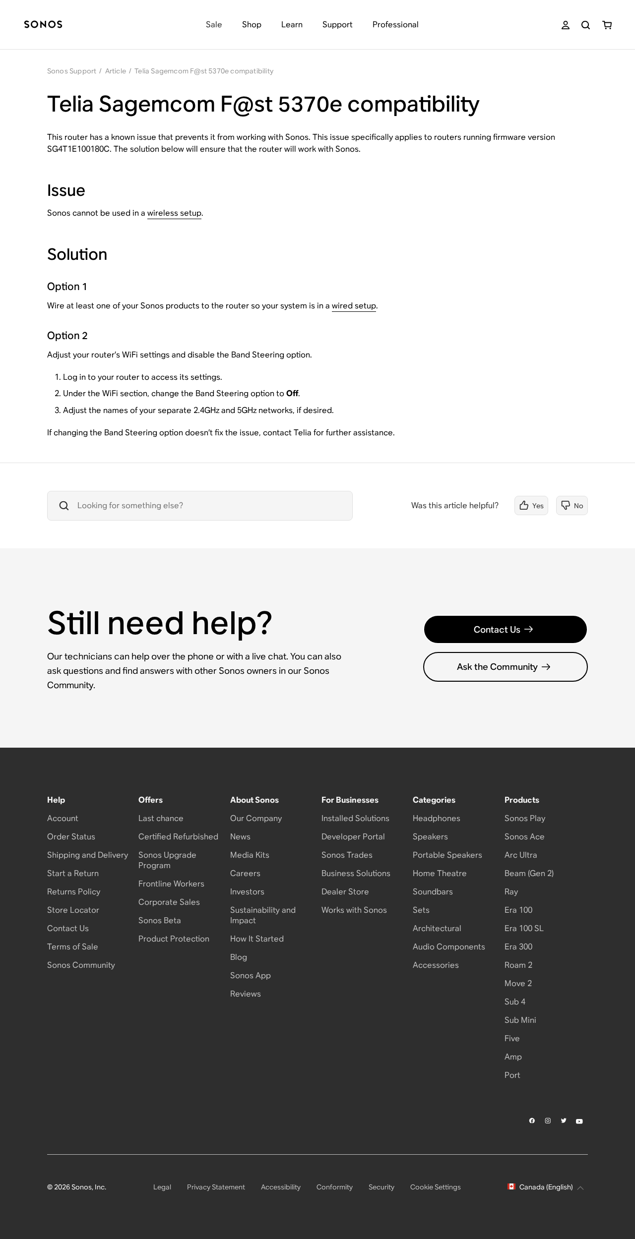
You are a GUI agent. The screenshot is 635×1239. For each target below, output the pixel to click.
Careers (245, 873)
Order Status (71, 836)
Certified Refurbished (178, 836)
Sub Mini (520, 1020)
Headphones (436, 818)
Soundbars (433, 891)
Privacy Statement (216, 1186)
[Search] (585, 25)
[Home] (43, 25)
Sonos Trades (347, 855)
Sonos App (250, 975)
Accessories (436, 965)
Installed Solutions (355, 818)
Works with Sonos (354, 910)
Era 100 (518, 910)
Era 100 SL (524, 928)
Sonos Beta (159, 920)
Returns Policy (73, 891)
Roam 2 (518, 965)
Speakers (430, 836)
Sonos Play (525, 818)
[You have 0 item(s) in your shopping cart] (607, 25)
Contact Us (497, 629)
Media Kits (249, 855)
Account (62, 818)
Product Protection (173, 939)
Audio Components (449, 947)
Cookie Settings (435, 1186)
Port (512, 1075)
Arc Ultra (521, 855)
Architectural (437, 928)
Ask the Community (497, 666)
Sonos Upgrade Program (167, 860)
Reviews (245, 994)
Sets (421, 910)
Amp (513, 1057)
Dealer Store (345, 891)
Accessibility (281, 1186)
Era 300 (518, 947)
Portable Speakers (447, 855)
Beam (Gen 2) (529, 873)
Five (512, 1038)
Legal (162, 1186)
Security (381, 1186)
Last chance (161, 818)
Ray (511, 891)
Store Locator (73, 910)
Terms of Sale (72, 947)
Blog (238, 957)
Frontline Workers (171, 884)
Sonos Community (81, 965)
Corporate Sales (169, 902)
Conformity (335, 1186)
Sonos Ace (525, 836)
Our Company (256, 818)
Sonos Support (72, 70)
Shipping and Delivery (87, 855)
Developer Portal (353, 836)
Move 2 (518, 983)
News (240, 836)
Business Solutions (355, 873)
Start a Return (73, 873)
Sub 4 (515, 1002)
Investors (247, 891)
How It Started (257, 939)
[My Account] (566, 25)
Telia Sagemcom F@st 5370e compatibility (203, 70)
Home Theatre (440, 873)
